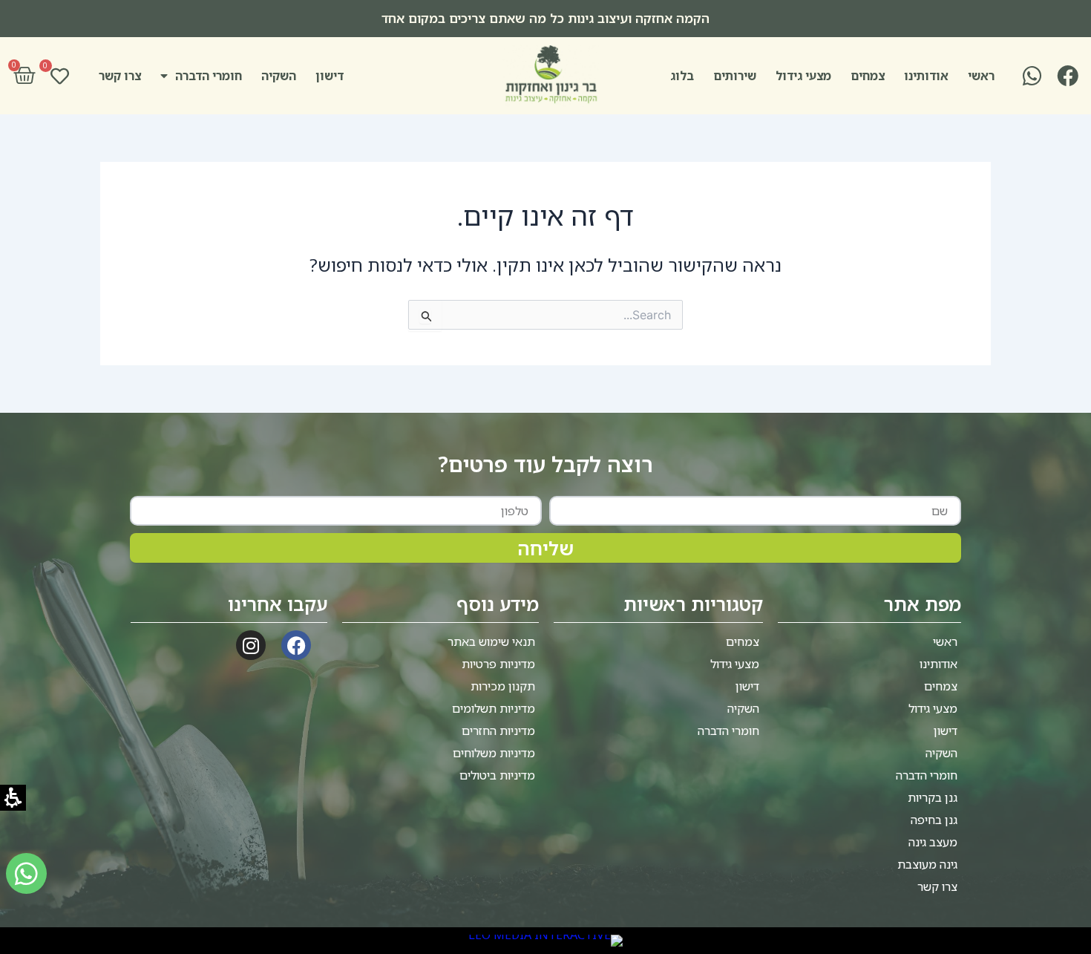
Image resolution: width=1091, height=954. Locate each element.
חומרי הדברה (208, 76)
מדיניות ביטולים (497, 775)
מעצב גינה (932, 842)
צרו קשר (120, 76)
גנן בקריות (932, 797)
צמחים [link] (868, 76)
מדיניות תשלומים (493, 708)
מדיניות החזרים (498, 730)
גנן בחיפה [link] (934, 819)
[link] (1065, 76)
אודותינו (926, 76)
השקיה (278, 76)
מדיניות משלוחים (494, 753)
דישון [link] (329, 76)
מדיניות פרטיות (498, 664)
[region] (545, 18)
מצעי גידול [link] (803, 76)
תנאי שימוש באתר (491, 641)
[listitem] (545, 18)
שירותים (734, 76)
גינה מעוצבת (927, 864)
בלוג (682, 76)
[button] (24, 76)
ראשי (981, 76)
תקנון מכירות (503, 686)
